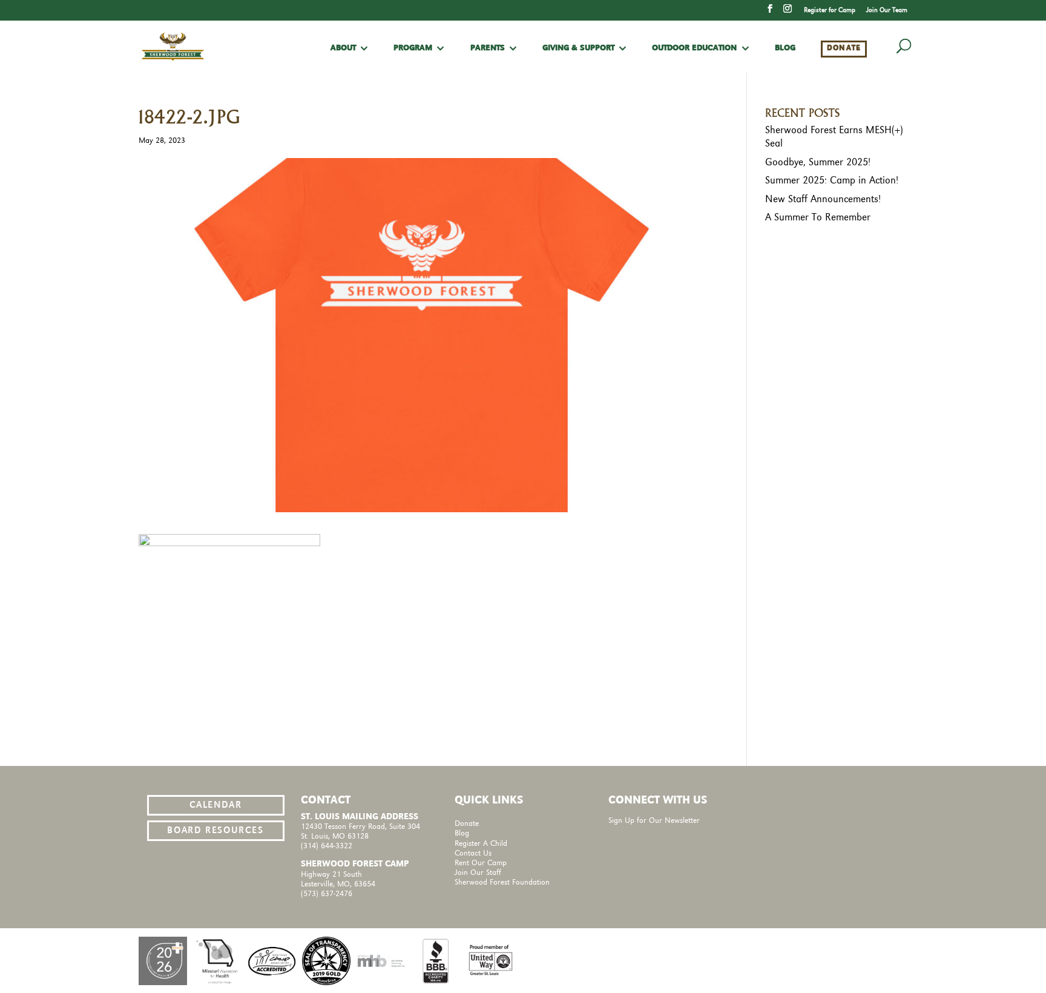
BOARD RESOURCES (215, 831)
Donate (844, 48)
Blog (785, 48)
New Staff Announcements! (823, 199)
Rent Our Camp (481, 863)
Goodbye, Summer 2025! (817, 162)
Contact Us (473, 853)
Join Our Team (886, 10)
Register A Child (481, 844)
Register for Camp (829, 10)
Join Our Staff (478, 873)
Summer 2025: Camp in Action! (831, 180)
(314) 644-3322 (326, 846)
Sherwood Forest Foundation (502, 882)
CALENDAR (215, 805)
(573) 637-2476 (326, 894)
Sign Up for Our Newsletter (654, 821)
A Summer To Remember (817, 217)
